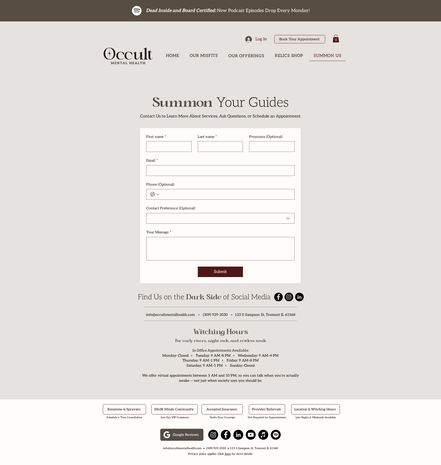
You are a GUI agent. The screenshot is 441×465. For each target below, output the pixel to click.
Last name (207, 137)
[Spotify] (136, 10)
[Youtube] (251, 435)
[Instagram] (289, 297)
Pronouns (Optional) (266, 137)
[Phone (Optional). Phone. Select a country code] (155, 194)
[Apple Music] (263, 435)
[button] (336, 38)
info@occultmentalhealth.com (170, 315)
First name (156, 137)
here (228, 454)
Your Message (158, 232)
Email (152, 160)
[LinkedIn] (299, 297)
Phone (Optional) (160, 184)
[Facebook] (278, 297)
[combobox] (220, 218)
